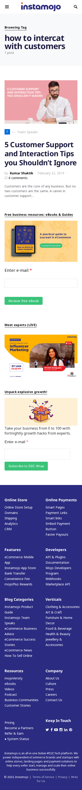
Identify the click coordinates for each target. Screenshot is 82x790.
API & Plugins (56, 557)
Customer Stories (18, 705)
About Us (52, 678)
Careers (51, 694)
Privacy (62, 777)
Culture (51, 683)
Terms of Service (43, 777)
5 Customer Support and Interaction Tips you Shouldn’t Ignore (41, 153)
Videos (9, 689)
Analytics (11, 523)
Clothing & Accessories (63, 607)
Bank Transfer (15, 573)
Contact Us (54, 700)
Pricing (9, 722)
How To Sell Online (18, 655)
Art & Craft (54, 612)
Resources (14, 670)
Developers (56, 549)
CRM (8, 529)
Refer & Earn (14, 733)
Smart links (54, 518)
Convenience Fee (17, 579)
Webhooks (53, 579)
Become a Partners (19, 728)
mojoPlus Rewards (18, 584)
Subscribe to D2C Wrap (26, 466)
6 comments (18, 178)
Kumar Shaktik (21, 173)
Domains (11, 513)
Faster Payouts (57, 534)
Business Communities (21, 700)
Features (13, 549)
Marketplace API (58, 584)
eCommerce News (18, 650)
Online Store (16, 499)
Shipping (11, 518)
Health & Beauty (58, 634)
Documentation (57, 562)
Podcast (11, 694)
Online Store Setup (19, 507)
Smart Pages (55, 507)
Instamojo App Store (20, 568)
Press (50, 689)
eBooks (10, 683)
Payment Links (56, 513)
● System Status (17, 739)
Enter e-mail (18, 270)
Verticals (54, 599)
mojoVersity (14, 678)
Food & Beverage (59, 628)
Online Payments (61, 499)
